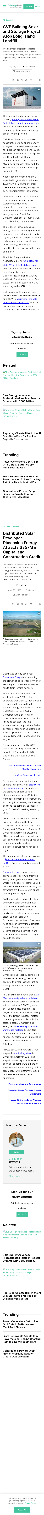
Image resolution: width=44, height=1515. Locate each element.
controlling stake (23, 1053)
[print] (40, 80)
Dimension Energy (12, 677)
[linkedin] (17, 80)
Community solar (11, 872)
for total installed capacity (26, 265)
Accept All (22, 1510)
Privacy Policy (30, 1503)
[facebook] (13, 80)
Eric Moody (22, 585)
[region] (22, 1504)
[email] (31, 80)
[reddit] (26, 80)
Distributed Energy (12, 526)
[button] (5, 6)
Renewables (8, 20)
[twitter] (22, 80)
